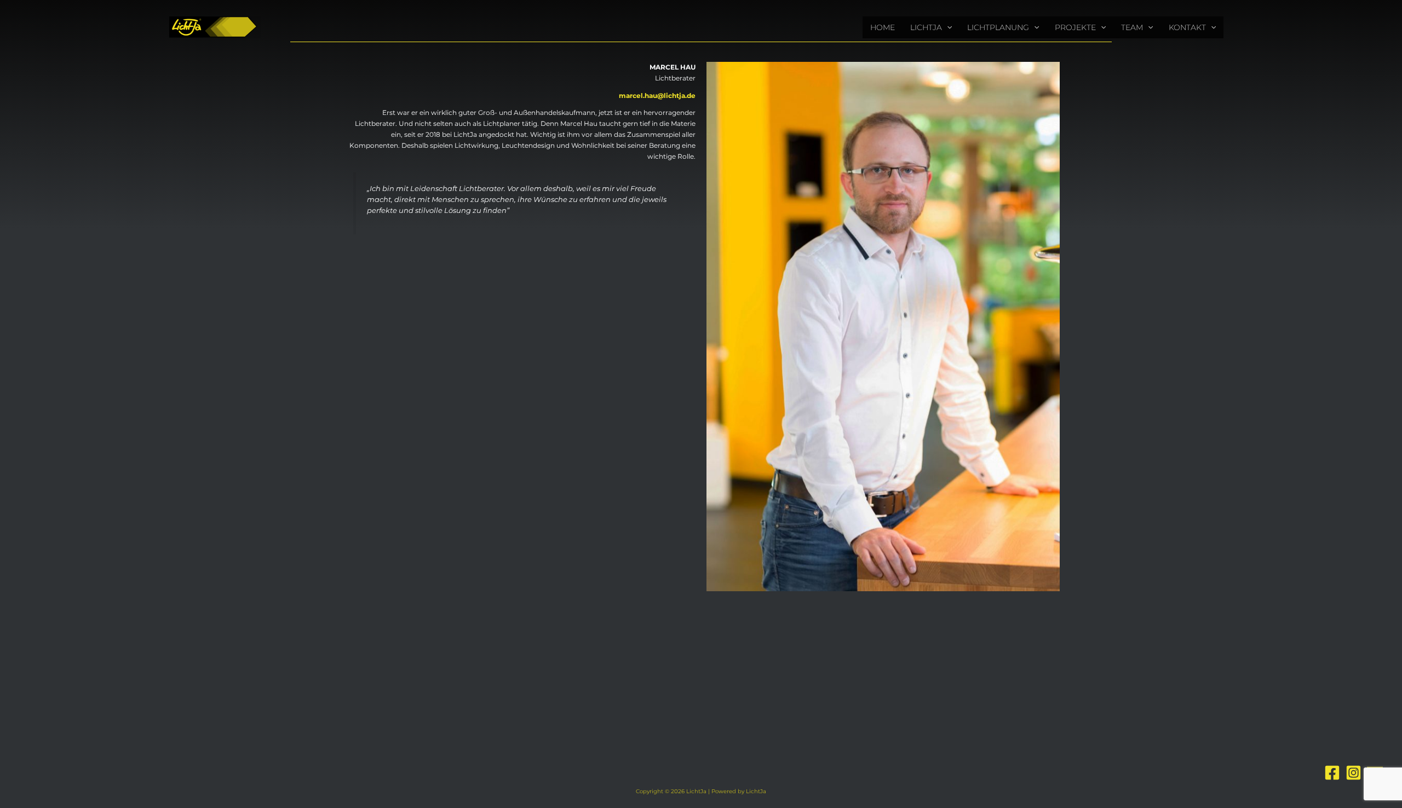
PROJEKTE (1075, 27)
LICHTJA (926, 27)
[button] (947, 27)
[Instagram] (1353, 773)
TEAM (1132, 27)
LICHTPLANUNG (998, 27)
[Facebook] (1332, 773)
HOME (882, 27)
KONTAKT (1187, 27)
